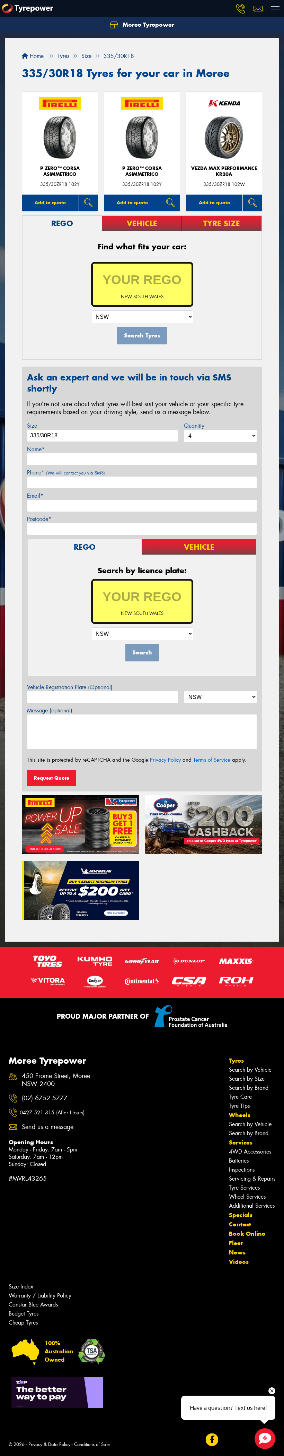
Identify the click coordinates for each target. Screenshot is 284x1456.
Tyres (236, 1060)
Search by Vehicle (250, 1069)
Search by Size (247, 1078)
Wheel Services (247, 1196)
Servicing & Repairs (252, 1178)
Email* (35, 495)
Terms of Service (211, 759)
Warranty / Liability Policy (40, 1295)
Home (36, 56)
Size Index (21, 1286)
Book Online (247, 1233)
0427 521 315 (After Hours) (52, 1112)
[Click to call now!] (241, 8)
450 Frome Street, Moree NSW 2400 (56, 1080)
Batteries (239, 1160)
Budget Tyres (23, 1313)
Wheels (239, 1115)
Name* (36, 449)
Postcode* (39, 519)
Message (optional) (49, 710)
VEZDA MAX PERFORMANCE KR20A (224, 171)
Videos (239, 1262)
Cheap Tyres (23, 1322)
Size (32, 425)
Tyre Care (240, 1096)
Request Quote (51, 778)
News (237, 1252)
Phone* (66, 472)
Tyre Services (244, 1187)
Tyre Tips (239, 1106)
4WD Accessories (250, 1151)
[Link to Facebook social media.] (211, 1439)
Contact (240, 1224)
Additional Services (252, 1205)
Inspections (242, 1169)
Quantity (194, 425)
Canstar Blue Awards (33, 1304)
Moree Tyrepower (147, 24)
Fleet (236, 1243)
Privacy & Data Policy (49, 1444)
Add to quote (50, 202)
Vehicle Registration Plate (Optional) (70, 687)
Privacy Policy (165, 759)
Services (240, 1142)
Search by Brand (248, 1087)
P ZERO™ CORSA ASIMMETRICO (60, 171)
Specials (240, 1215)
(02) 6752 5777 (45, 1098)
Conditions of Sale (92, 1444)
